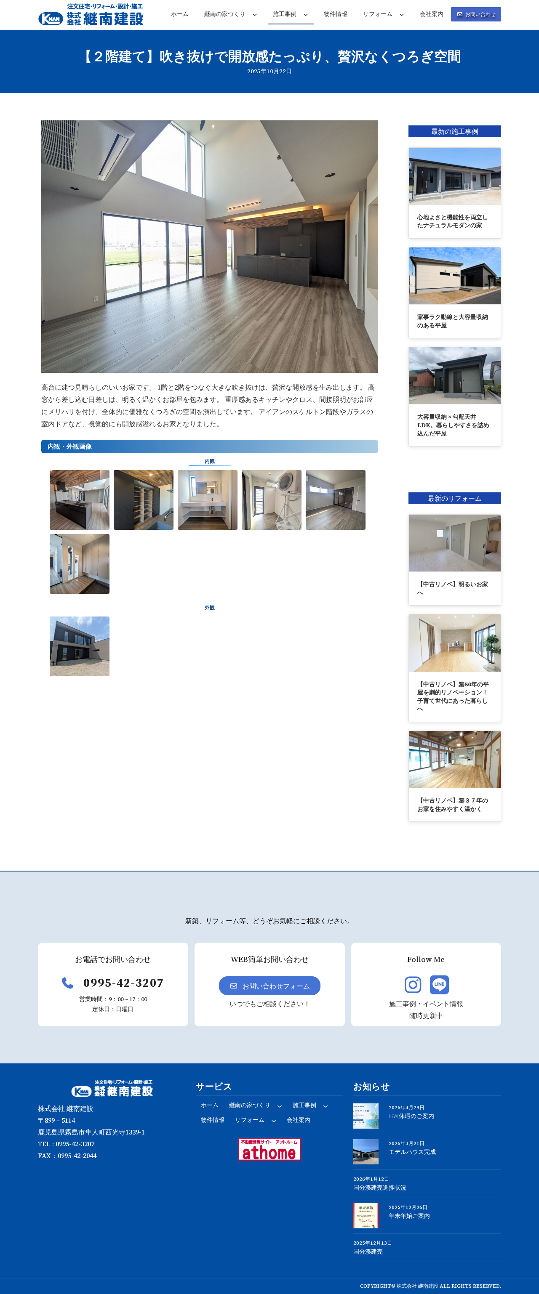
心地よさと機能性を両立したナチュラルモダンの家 (452, 221)
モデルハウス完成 (412, 1152)
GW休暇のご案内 (411, 1116)
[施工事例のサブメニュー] (305, 14)
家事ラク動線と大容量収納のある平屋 (452, 321)
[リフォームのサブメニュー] (401, 14)
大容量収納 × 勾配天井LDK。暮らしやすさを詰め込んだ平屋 (453, 424)
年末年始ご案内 (409, 1216)
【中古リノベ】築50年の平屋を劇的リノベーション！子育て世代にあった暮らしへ (453, 696)
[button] (476, 14)
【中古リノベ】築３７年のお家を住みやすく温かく (452, 804)
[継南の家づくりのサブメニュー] (254, 14)
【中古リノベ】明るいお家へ (452, 588)
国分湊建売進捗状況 (379, 1188)
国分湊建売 (368, 1252)
